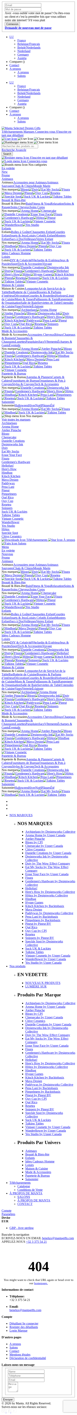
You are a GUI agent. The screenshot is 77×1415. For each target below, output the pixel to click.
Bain (29, 203)
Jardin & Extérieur (48, 260)
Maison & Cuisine (13, 285)
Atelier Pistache (11, 430)
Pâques (45, 405)
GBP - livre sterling (21, 1228)
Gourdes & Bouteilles (41, 295)
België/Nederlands (28, 47)
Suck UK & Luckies (14, 511)
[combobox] (20, 146)
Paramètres (8, 1214)
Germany (23, 54)
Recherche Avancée (14, 150)
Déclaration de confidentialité (27, 1358)
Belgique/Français (28, 44)
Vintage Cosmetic (13, 518)
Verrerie (27, 306)
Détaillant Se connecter (23, 1323)
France (21, 40)
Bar (10, 292)
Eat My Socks (10, 451)
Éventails (14, 345)
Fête (34, 260)
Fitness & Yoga (41, 203)
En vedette (8, 168)
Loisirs (6, 256)
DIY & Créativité (21, 260)
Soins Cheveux (20, 207)
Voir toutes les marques (16, 419)
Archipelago (9, 423)
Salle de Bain (29, 302)
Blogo (5, 433)
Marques (29, 131)
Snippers (7, 508)
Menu (5, 547)
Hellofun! (8, 465)
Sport (14, 263)
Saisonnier (8, 401)
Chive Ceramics (12, 536)
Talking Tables (11, 515)
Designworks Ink (12, 444)
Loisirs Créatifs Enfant (41, 235)
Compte (6, 1210)
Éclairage (37, 306)
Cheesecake (9, 437)
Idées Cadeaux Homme (16, 253)
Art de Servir (46, 288)
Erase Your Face (12, 455)
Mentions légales (19, 1354)
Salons (21, 75)
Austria (21, 58)
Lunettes (20, 341)
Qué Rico (8, 497)
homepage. (41, 1283)
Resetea (6, 504)
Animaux (7, 179)
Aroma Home (10, 426)
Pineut (5, 490)
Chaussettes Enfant (42, 232)
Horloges (61, 295)
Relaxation (57, 203)
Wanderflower (10, 522)
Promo (6, 175)
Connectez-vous (45, 131)
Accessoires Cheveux (40, 334)
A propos (15, 68)
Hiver (31, 405)
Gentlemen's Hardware (16, 462)
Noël (38, 405)
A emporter (31, 288)
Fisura (5, 458)
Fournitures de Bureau (25, 380)
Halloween (21, 405)
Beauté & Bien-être (14, 200)
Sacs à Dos (17, 239)
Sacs (41, 341)
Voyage (47, 263)
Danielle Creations (13, 440)
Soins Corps (37, 207)
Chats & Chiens (23, 186)
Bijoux (58, 334)
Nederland (23, 51)
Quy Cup (7, 501)
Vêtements (50, 341)
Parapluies (32, 341)
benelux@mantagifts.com (58, 1238)
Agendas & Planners (39, 377)
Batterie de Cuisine (25, 292)
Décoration (21, 295)
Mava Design (10, 479)
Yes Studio (8, 525)
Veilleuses (30, 239)
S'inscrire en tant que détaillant (48, 157)
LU (11, 37)
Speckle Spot (10, 532)
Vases (18, 306)
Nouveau (7, 554)
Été (52, 405)
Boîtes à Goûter (21, 232)
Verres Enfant (44, 239)
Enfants (6, 228)
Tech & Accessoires (30, 263)
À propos (69, 540)
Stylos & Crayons (23, 384)
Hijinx (5, 529)
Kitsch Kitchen (11, 476)
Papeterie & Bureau (14, 373)
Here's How (9, 469)
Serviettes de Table (49, 302)
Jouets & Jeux (18, 235)
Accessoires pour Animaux (30, 182)
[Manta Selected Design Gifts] (21, 128)
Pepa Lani (8, 486)
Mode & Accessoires (14, 331)
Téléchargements (12, 131)
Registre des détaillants (23, 1327)
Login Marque (18, 1330)
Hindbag (7, 472)
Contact (14, 65)
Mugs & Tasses (24, 299)
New (5, 171)
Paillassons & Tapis (46, 299)
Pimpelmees (9, 494)
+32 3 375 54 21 (36, 1241)
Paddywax (8, 483)
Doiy (5, 448)
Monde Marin (41, 186)
